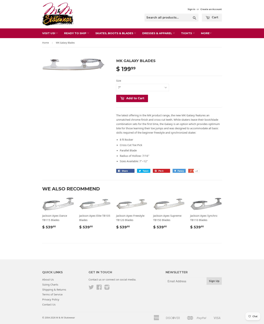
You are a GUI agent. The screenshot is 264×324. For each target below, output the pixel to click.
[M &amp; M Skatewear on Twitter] (91, 288)
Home (45, 42)
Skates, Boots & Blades (114, 33)
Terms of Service (52, 294)
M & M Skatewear (65, 317)
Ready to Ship (75, 33)
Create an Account (211, 9)
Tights (187, 33)
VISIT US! (49, 33)
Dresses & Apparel (157, 33)
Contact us (95, 279)
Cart (214, 17)
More (205, 33)
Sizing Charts (50, 284)
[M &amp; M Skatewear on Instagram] (107, 288)
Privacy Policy (50, 299)
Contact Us (48, 304)
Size (118, 80)
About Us (48, 279)
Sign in (191, 9)
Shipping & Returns (54, 289)
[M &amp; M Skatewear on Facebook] (99, 288)
